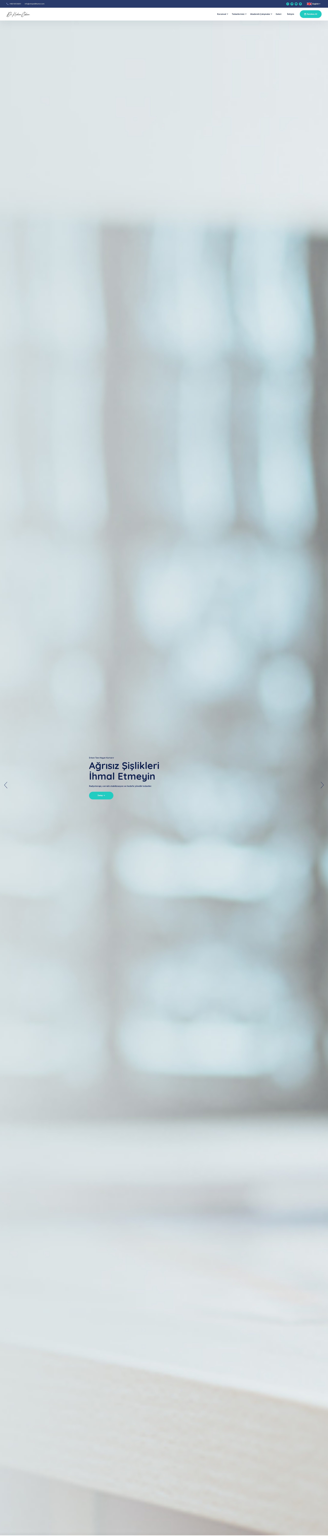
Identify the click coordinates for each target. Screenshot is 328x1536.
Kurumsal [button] (221, 14)
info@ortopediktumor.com (34, 4)
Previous (6, 785)
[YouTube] (296, 3)
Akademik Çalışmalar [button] (260, 14)
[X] (291, 3)
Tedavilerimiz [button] (238, 14)
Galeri (278, 14)
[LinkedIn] (300, 3)
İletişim (290, 14)
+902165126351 (15, 4)
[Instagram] (287, 3)
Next (322, 785)
